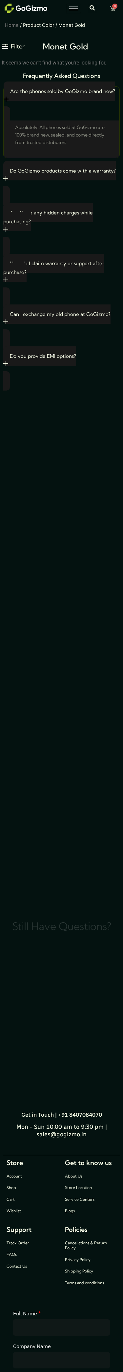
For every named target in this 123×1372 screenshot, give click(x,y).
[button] (92, 8)
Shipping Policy (79, 1271)
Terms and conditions (84, 1282)
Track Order (18, 1242)
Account (14, 1176)
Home (12, 25)
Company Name (32, 1346)
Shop (11, 1187)
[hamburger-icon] (73, 8)
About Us (73, 1176)
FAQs (12, 1254)
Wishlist (14, 1210)
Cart (11, 1199)
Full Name (27, 1313)
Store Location (78, 1187)
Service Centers (79, 1199)
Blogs (70, 1210)
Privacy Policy (78, 1259)
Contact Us (17, 1266)
